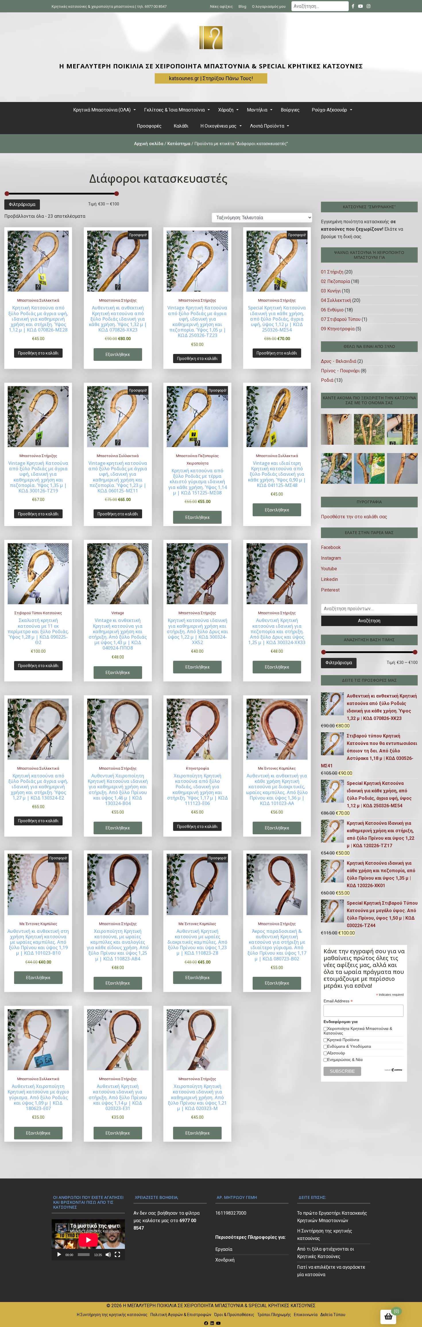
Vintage (117, 613)
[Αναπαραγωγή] (59, 1254)
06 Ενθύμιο (332, 310)
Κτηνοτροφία (197, 768)
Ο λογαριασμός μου (269, 6)
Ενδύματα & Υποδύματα (349, 1046)
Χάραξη (225, 110)
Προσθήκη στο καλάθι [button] (38, 353)
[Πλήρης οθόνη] (117, 1254)
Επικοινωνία (306, 1314)
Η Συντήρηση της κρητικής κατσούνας (112, 1314)
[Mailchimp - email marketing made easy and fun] (394, 1070)
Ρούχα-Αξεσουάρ (329, 110)
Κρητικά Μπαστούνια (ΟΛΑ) (102, 110)
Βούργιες (290, 110)
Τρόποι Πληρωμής (274, 1314)
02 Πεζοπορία (335, 281)
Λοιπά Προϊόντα (267, 126)
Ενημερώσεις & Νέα (345, 1059)
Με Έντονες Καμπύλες (277, 768)
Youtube (329, 568)
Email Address (338, 1001)
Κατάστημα (178, 143)
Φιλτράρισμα (22, 204)
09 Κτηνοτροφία (338, 329)
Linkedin (329, 579)
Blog (242, 6)
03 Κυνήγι (331, 291)
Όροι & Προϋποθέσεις (234, 1314)
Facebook (331, 547)
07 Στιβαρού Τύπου (341, 319)
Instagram (331, 558)
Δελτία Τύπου (332, 1314)
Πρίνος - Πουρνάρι (340, 370)
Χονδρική (225, 1260)
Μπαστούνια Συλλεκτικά (38, 300)
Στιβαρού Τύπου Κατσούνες (38, 613)
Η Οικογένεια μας (218, 126)
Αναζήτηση (369, 620)
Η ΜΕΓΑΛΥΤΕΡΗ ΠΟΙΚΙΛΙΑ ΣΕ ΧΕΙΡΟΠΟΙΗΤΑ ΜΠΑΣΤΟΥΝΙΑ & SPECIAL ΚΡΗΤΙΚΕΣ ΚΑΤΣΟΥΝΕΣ (211, 65)
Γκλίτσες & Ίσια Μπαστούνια (174, 110)
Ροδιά (327, 380)
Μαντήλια (257, 110)
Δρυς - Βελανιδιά (338, 361)
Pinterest (330, 590)
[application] (88, 1239)
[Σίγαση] (108, 1254)
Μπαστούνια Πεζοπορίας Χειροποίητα (197, 459)
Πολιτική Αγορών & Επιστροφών (180, 1314)
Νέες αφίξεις (221, 6)
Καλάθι (181, 126)
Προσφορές (149, 126)
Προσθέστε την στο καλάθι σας (354, 516)
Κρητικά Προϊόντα (343, 1039)
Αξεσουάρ (336, 1053)
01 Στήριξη (332, 272)
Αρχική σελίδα (148, 143)
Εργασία (223, 1249)
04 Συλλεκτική (336, 300)
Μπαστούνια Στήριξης (118, 300)
